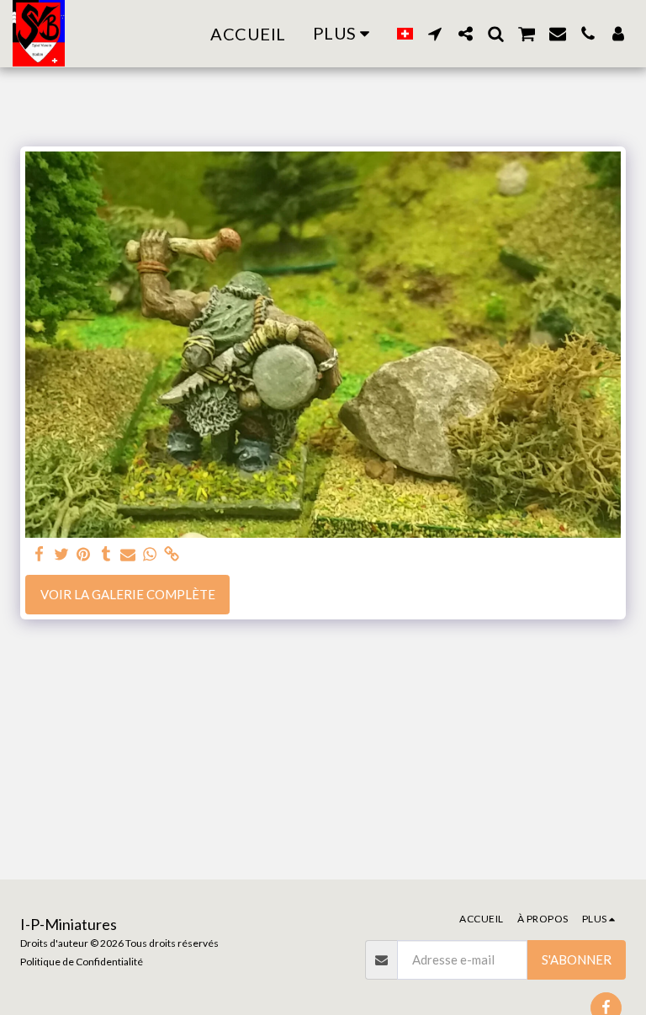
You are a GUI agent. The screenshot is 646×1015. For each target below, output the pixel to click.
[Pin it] (84, 554)
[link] (172, 554)
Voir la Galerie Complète (127, 594)
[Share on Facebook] (40, 554)
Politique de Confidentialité (81, 961)
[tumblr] (106, 554)
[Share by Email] (128, 554)
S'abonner (577, 959)
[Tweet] (62, 554)
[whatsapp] (150, 554)
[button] (435, 33)
